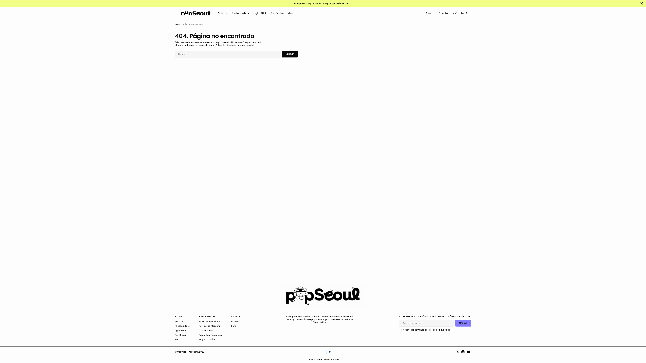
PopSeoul (193, 351)
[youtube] (468, 352)
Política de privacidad (439, 329)
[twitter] (457, 352)
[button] (459, 13)
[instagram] (463, 352)
